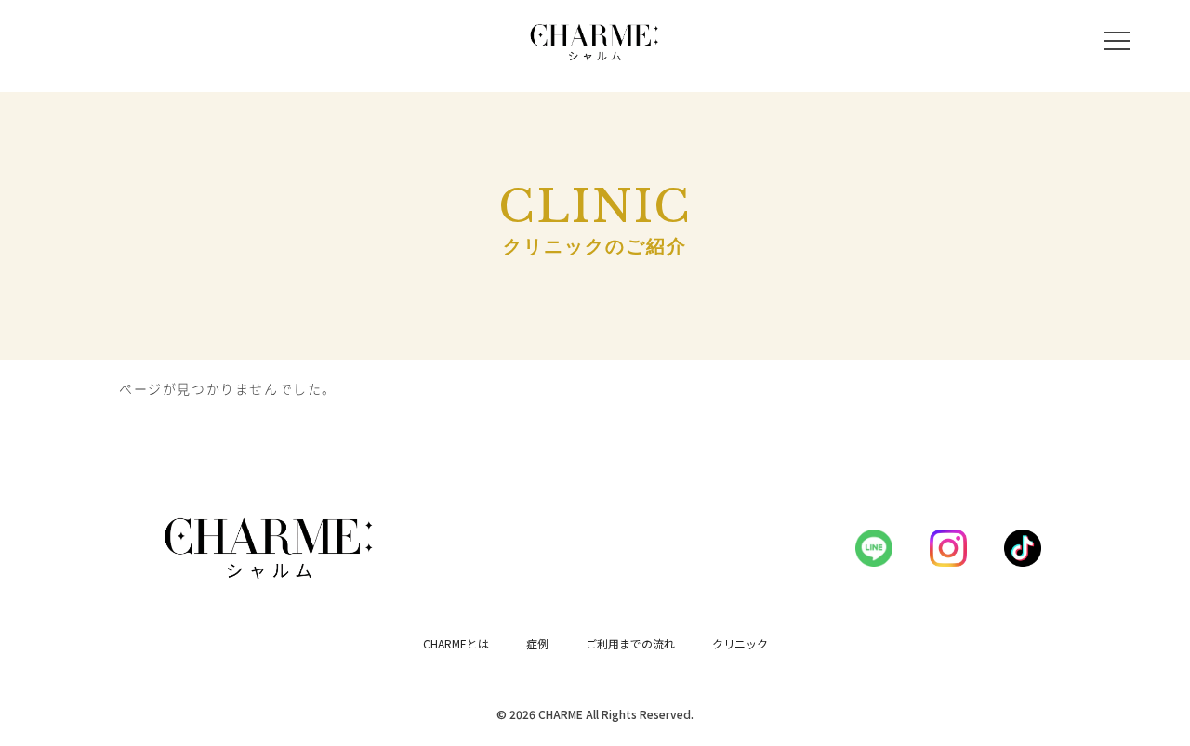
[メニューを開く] (1117, 41)
